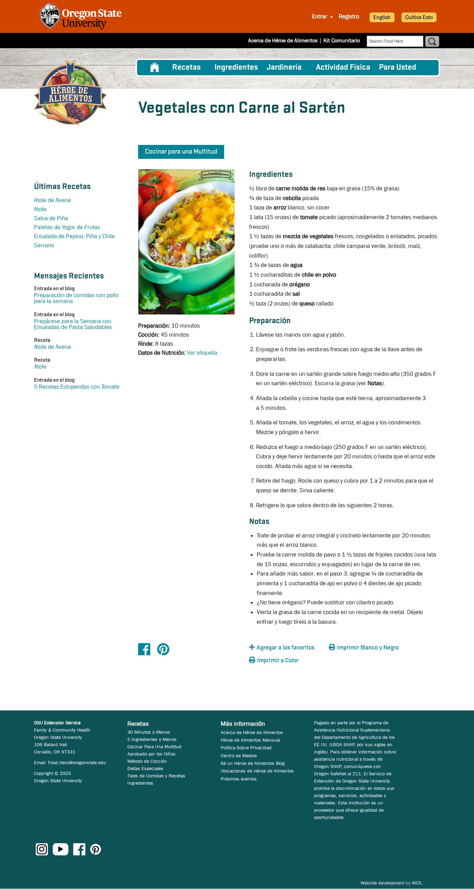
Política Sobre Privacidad (246, 747)
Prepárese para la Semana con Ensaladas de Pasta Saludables (73, 324)
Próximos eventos (239, 779)
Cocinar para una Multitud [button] (181, 151)
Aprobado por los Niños (151, 754)
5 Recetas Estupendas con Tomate (76, 386)
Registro (349, 16)
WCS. (417, 883)
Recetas (186, 67)
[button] (287, 648)
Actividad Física (343, 67)
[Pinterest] (163, 649)
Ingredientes (236, 67)
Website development (382, 883)
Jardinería (284, 67)
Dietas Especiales (145, 768)
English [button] (382, 17)
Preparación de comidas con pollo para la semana (76, 298)
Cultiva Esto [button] (419, 17)
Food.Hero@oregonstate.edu (77, 762)
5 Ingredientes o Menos (152, 739)
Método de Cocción (147, 761)
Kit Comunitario (341, 40)
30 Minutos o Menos (148, 732)
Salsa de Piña (51, 218)
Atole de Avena (52, 200)
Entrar (319, 16)
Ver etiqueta (202, 352)
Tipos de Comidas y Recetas (156, 776)
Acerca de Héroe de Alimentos (283, 40)
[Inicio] (70, 93)
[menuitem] (155, 67)
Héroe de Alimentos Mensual (250, 740)
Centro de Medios (239, 755)
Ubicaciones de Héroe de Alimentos (257, 771)
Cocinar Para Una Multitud (154, 746)
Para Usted (397, 67)
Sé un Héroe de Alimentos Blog (253, 763)
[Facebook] (144, 649)
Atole (40, 209)
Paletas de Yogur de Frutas (67, 227)
